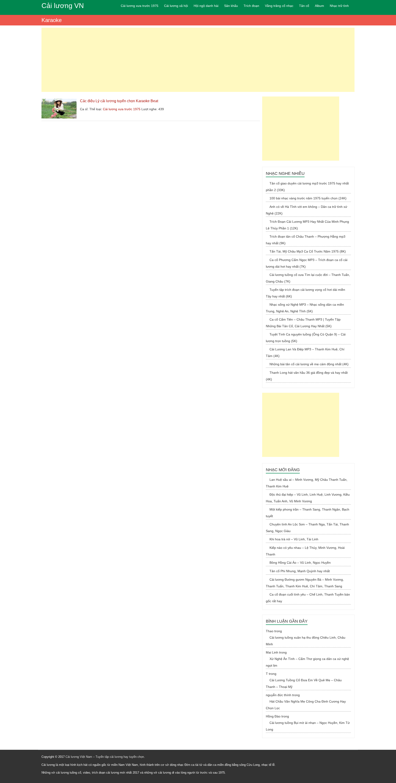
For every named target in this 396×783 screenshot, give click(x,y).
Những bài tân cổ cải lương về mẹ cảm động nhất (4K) (309, 364)
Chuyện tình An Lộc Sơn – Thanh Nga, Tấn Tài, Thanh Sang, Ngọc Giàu (307, 527)
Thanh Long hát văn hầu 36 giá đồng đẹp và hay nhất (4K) (307, 376)
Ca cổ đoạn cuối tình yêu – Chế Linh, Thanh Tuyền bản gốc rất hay (308, 598)
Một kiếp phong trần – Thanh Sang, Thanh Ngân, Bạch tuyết (307, 513)
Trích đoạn (251, 6)
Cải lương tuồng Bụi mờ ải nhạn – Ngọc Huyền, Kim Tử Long (308, 726)
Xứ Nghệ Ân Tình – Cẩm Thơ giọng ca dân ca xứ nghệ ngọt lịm (307, 662)
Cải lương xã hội (176, 6)
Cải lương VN (62, 5)
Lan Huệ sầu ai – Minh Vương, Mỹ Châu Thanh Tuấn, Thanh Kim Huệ (306, 483)
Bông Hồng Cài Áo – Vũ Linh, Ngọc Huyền (300, 562)
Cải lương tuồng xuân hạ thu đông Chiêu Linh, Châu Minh (305, 641)
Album (319, 6)
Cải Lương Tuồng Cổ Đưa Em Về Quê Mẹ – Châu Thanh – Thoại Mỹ (304, 683)
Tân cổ (304, 6)
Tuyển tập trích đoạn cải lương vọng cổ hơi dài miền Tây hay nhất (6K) (305, 293)
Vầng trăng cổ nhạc (279, 6)
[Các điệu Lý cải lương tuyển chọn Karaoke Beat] (59, 101)
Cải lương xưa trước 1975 (139, 6)
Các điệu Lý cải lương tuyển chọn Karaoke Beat (119, 101)
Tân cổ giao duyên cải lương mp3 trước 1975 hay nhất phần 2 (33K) (307, 186)
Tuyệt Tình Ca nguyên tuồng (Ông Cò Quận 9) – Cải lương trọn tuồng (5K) (306, 337)
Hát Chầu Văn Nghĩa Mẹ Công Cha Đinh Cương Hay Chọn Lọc (306, 705)
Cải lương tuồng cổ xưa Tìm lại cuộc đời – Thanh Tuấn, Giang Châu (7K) (308, 278)
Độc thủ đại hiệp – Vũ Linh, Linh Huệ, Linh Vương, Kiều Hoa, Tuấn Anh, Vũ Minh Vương (308, 498)
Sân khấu (231, 6)
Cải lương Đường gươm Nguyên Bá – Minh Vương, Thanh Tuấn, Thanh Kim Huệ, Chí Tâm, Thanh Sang (305, 583)
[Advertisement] (198, 60)
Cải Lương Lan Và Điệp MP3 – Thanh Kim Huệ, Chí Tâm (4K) (305, 352)
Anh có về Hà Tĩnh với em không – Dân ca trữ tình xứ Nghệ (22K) (306, 210)
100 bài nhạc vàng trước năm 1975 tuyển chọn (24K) (308, 198)
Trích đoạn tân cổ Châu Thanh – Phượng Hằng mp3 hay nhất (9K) (305, 240)
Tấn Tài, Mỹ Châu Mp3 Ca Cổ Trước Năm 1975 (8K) (308, 251)
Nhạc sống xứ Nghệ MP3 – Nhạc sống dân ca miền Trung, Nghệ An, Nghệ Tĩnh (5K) (305, 308)
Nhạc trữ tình (339, 6)
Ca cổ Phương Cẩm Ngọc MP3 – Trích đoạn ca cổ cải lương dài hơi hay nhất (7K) (306, 263)
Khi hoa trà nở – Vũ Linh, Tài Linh (294, 539)
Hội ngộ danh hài (206, 6)
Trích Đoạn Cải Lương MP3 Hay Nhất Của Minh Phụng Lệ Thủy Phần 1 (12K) (307, 225)
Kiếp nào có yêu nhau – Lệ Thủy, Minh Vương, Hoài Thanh (305, 551)
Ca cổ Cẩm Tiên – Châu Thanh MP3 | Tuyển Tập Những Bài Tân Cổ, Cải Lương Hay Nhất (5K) (303, 323)
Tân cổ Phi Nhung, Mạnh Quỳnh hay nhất (300, 571)
